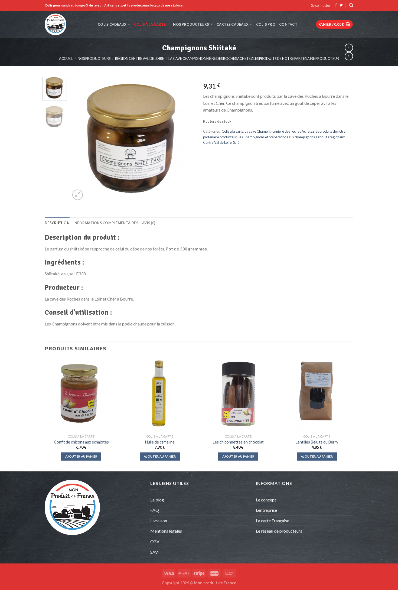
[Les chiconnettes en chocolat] (238, 395)
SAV (154, 552)
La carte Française (273, 520)
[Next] (186, 139)
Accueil (66, 58)
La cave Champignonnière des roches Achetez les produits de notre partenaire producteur (253, 58)
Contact (288, 24)
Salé (236, 142)
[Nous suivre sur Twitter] (341, 5)
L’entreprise (266, 510)
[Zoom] (77, 195)
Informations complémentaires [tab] (105, 223)
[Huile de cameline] (159, 395)
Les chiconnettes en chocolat (238, 442)
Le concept (266, 499)
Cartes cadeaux (233, 24)
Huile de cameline (160, 442)
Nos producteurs (191, 24)
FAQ (154, 510)
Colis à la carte (150, 24)
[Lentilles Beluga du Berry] (316, 395)
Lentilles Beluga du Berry (317, 442)
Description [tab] (57, 223)
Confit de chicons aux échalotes (81, 442)
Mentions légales (166, 530)
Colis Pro (265, 24)
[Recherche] (351, 5)
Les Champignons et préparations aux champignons (276, 137)
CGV (154, 541)
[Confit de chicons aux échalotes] (81, 395)
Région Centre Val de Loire (139, 58)
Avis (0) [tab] (148, 223)
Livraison (158, 520)
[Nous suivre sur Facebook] (336, 5)
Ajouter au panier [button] (81, 456)
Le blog (157, 499)
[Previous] (80, 139)
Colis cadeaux (112, 24)
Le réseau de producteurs (279, 530)
